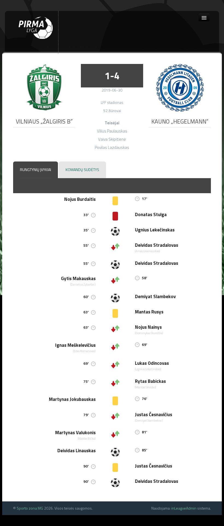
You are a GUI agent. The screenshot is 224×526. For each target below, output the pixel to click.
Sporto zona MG (30, 508)
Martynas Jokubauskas (72, 399)
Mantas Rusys (149, 311)
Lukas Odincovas (152, 363)
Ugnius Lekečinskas (155, 229)
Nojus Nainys (148, 327)
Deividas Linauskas (76, 450)
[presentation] (35, 169)
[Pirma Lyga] (35, 27)
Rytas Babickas (150, 381)
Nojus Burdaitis (80, 199)
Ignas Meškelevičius (75, 345)
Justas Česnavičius (153, 414)
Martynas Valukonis (75, 432)
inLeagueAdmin (183, 508)
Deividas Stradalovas (156, 245)
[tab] (35, 169)
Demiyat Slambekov (155, 296)
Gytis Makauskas (78, 278)
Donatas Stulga (151, 214)
